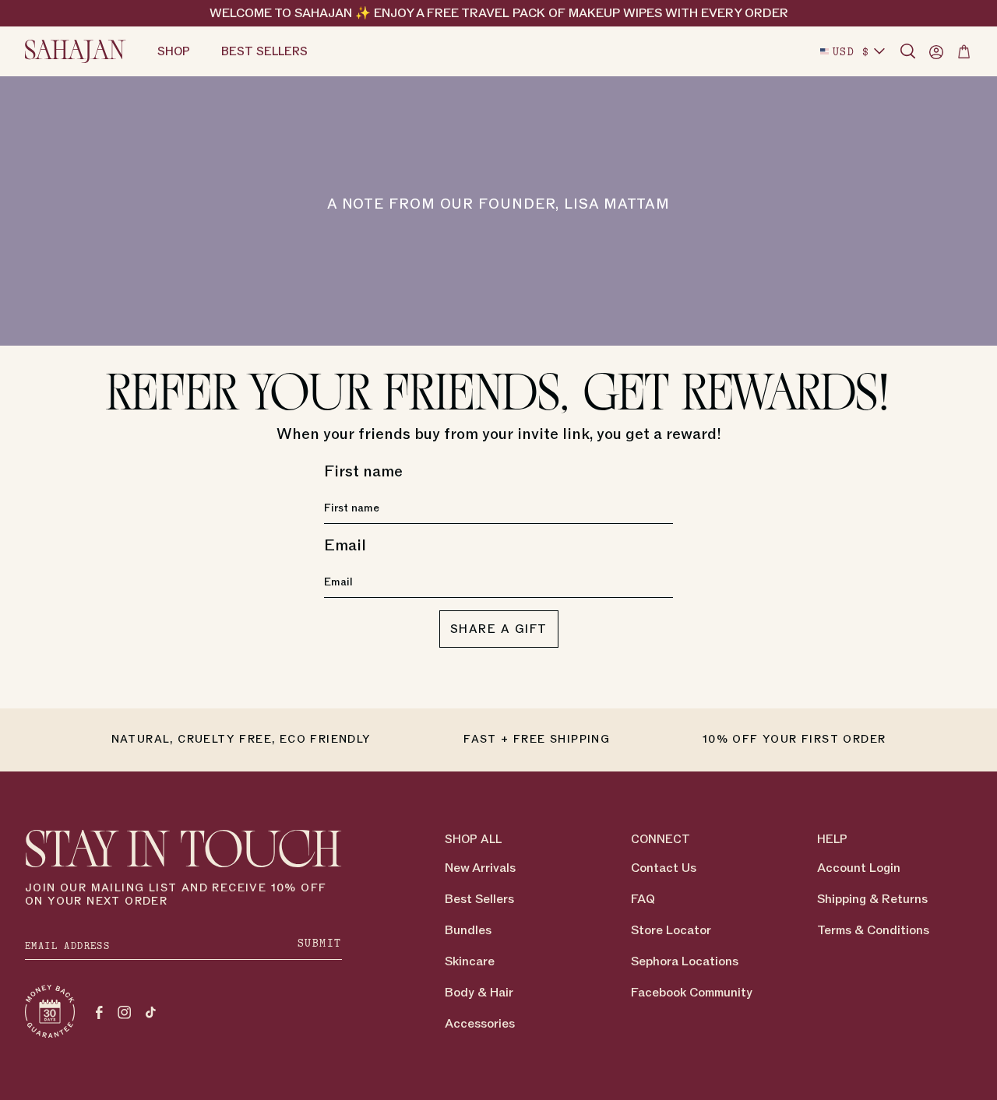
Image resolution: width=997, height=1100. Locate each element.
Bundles (468, 930)
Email (345, 545)
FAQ (643, 899)
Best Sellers (479, 899)
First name (363, 471)
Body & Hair (479, 992)
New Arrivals (480, 868)
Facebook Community (691, 992)
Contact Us (663, 868)
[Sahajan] (75, 51)
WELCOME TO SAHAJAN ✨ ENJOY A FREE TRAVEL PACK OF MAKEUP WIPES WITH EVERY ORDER (499, 13)
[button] (908, 51)
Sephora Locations (684, 961)
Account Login (858, 868)
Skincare (470, 961)
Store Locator (671, 930)
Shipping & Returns (872, 899)
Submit (320, 943)
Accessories (480, 1023)
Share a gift (499, 629)
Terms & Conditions (873, 930)
